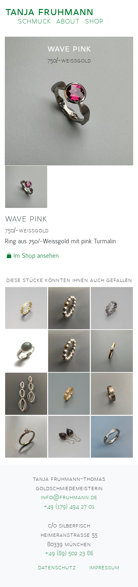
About (68, 20)
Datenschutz (57, 567)
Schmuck (34, 20)
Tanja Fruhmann (49, 11)
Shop (94, 20)
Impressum (104, 567)
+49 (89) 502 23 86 (69, 553)
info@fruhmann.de (69, 497)
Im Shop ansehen (36, 255)
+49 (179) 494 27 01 (69, 506)
